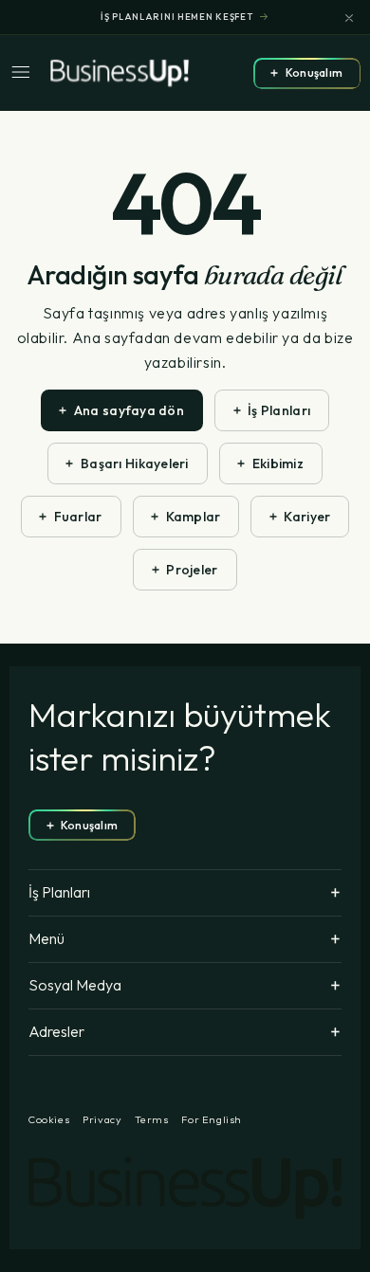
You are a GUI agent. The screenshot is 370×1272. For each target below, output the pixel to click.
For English (211, 1120)
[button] (25, 73)
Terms (151, 1120)
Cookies (48, 1120)
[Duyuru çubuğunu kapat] (349, 18)
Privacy (102, 1120)
